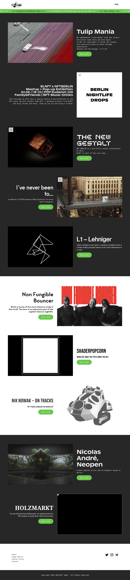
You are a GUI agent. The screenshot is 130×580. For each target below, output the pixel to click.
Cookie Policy (18, 559)
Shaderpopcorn (91, 351)
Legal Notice (17, 557)
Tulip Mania (95, 31)
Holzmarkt (34, 508)
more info (84, 54)
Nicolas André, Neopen (90, 458)
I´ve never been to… (34, 190)
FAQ (116, 5)
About (14, 554)
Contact (15, 561)
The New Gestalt (94, 139)
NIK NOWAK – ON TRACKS (32, 401)
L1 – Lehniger (94, 239)
